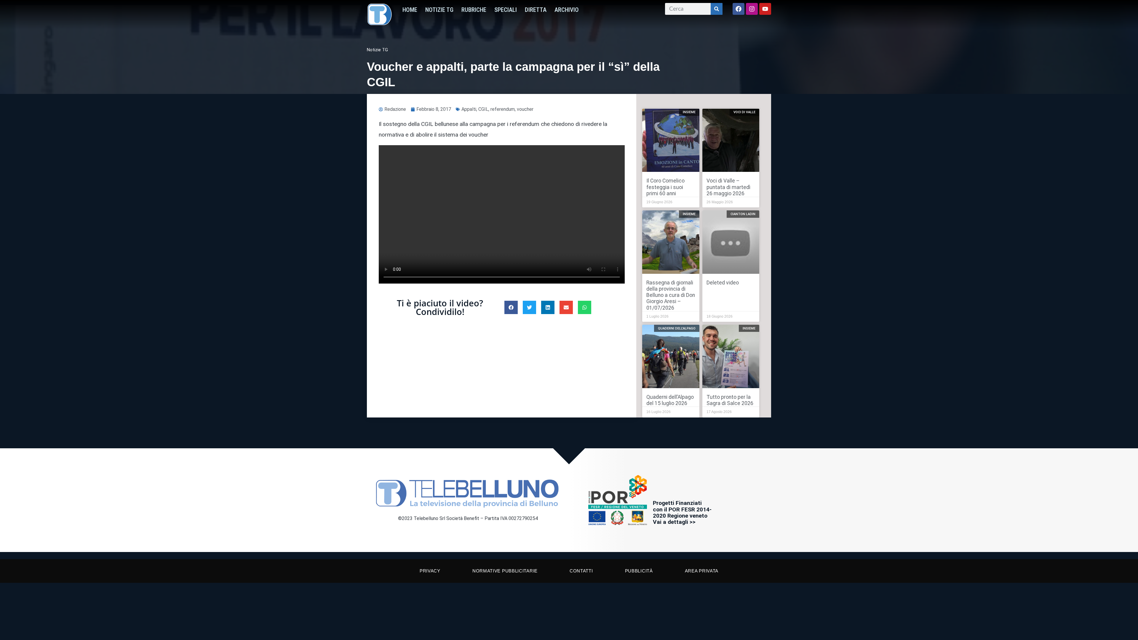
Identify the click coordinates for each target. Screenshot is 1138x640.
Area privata (701, 570)
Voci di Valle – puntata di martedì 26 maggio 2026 (728, 187)
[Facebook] (738, 9)
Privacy (430, 570)
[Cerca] (717, 9)
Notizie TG (439, 9)
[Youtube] (765, 9)
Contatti (581, 570)
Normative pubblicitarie (505, 570)
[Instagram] (752, 9)
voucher (525, 109)
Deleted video (723, 283)
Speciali (505, 9)
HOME (409, 9)
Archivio (566, 9)
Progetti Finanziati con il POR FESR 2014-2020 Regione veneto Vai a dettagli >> (682, 512)
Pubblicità (639, 570)
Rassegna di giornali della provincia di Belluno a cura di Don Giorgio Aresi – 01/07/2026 (670, 295)
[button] (511, 307)
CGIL (483, 109)
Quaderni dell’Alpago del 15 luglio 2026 (670, 400)
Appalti (468, 109)
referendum (502, 109)
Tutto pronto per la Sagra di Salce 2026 (730, 400)
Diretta (535, 9)
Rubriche (473, 9)
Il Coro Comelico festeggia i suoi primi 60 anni (665, 187)
